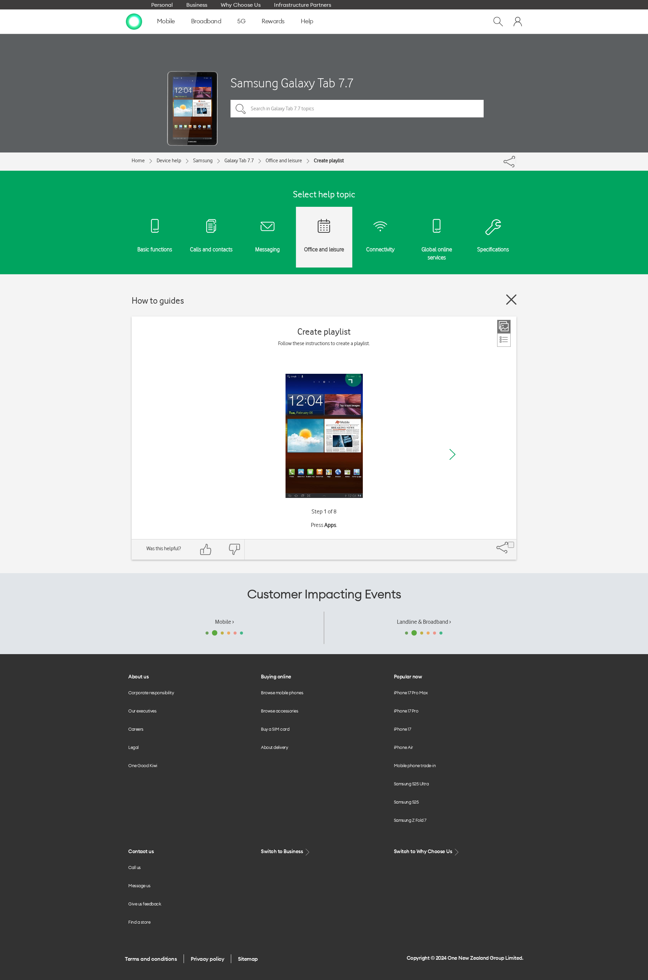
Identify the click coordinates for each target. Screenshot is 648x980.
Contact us (141, 851)
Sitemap (248, 958)
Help (307, 21)
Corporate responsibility (151, 692)
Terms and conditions (151, 958)
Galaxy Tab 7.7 (239, 161)
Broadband (206, 21)
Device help (169, 161)
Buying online (276, 676)
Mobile (166, 21)
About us (138, 676)
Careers (135, 729)
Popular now (408, 676)
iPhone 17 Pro (406, 710)
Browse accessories (279, 710)
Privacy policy (207, 958)
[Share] (515, 160)
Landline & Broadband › (424, 621)
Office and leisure (284, 161)
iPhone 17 (402, 729)
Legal (133, 747)
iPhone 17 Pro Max (411, 692)
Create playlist (329, 161)
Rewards (273, 21)
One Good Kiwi (142, 765)
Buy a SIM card (275, 729)
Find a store (139, 922)
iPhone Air (403, 747)
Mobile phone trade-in (415, 765)
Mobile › (224, 621)
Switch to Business (282, 851)
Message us (139, 885)
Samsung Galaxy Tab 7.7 (292, 82)
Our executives (142, 710)
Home (138, 161)
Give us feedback (144, 903)
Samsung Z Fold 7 (410, 820)
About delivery (274, 747)
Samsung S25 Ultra (411, 783)
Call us (134, 867)
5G (241, 21)
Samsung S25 (406, 802)
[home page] (134, 21)
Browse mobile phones (282, 692)
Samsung (203, 161)
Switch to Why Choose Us (423, 851)
